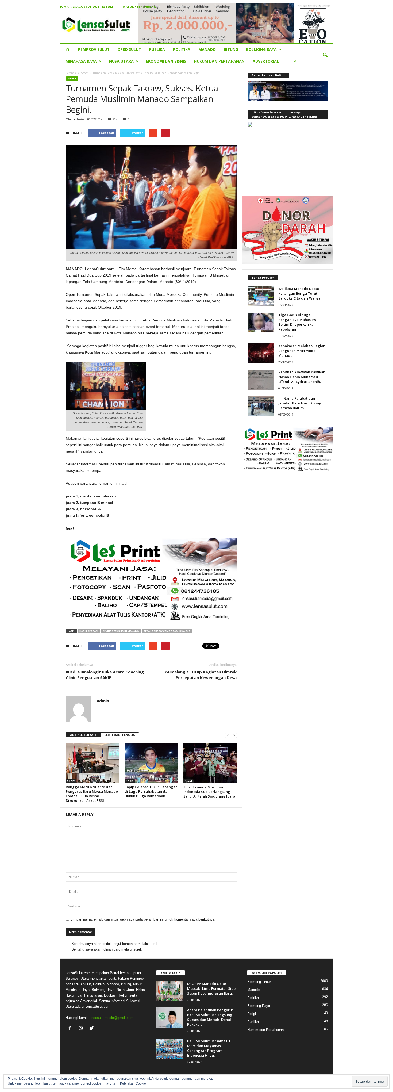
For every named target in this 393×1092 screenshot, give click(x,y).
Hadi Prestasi (88, 631)
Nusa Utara (121, 61)
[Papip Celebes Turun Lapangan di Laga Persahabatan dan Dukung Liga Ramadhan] (151, 763)
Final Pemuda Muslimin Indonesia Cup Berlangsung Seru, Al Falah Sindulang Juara (209, 792)
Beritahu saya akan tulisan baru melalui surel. (106, 949)
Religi (251, 1014)
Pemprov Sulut (94, 49)
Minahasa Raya (81, 61)
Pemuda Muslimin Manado (121, 631)
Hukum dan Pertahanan (219, 61)
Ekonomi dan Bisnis (166, 61)
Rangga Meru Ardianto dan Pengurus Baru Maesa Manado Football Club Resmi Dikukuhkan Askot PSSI (92, 793)
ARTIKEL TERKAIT (83, 735)
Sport (84, 73)
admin (79, 119)
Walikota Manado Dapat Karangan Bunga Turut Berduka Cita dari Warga (299, 293)
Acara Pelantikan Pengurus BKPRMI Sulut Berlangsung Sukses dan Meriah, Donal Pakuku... (210, 1017)
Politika (181, 49)
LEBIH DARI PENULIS (120, 735)
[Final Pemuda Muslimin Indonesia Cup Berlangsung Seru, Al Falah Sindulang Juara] (210, 763)
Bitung (231, 49)
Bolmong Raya (261, 49)
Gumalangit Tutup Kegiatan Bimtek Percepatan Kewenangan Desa (201, 674)
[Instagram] (81, 1029)
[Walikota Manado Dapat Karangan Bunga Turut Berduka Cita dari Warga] (261, 296)
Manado (207, 49)
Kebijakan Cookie (133, 1083)
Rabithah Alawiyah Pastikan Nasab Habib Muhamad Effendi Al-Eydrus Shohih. (301, 377)
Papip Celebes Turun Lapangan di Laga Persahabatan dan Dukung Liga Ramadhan (151, 791)
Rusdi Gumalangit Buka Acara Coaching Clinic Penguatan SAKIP (105, 674)
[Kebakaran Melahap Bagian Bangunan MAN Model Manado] (261, 353)
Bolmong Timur (259, 982)
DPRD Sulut (129, 49)
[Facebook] (71, 1029)
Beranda (71, 73)
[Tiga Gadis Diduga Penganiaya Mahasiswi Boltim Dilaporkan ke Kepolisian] (261, 322)
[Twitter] (92, 1029)
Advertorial (266, 61)
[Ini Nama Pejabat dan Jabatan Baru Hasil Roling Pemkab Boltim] (261, 406)
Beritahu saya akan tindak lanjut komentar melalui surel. (114, 944)
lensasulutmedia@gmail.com (111, 1018)
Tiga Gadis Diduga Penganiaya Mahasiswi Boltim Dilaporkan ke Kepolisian (297, 322)
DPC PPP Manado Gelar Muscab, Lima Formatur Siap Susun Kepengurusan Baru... (211, 988)
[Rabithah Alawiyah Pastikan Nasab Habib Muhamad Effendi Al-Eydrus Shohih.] (261, 380)
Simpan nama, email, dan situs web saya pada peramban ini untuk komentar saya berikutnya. (142, 919)
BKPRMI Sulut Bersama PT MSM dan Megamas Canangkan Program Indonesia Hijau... (209, 1048)
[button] (325, 55)
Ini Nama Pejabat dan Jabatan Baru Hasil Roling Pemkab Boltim (299, 403)
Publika (157, 49)
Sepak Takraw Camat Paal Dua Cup (167, 631)
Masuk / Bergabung (139, 7)
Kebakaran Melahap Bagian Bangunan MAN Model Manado (301, 350)
